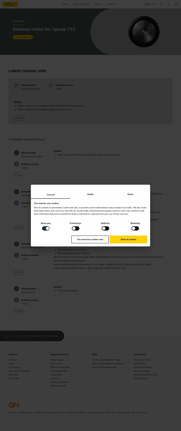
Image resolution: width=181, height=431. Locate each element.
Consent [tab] (51, 194)
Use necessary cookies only (90, 239)
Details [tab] (90, 194)
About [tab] (130, 194)
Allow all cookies (128, 239)
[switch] (75, 228)
